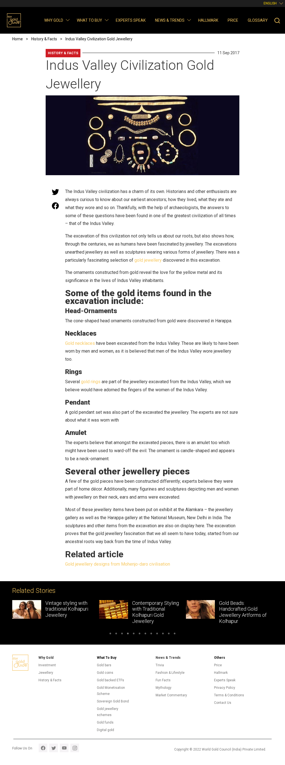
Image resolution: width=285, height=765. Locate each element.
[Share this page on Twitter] (55, 192)
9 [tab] (157, 634)
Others (219, 658)
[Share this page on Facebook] (55, 206)
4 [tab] (128, 634)
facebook (43, 748)
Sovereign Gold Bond (113, 701)
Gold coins (105, 673)
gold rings (90, 381)
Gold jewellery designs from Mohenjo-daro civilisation (117, 564)
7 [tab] (145, 634)
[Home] (14, 20)
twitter (53, 748)
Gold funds (105, 722)
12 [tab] (175, 634)
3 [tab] (122, 634)
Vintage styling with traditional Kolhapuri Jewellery (28, 609)
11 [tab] (169, 634)
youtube (64, 748)
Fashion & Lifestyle (170, 673)
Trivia (160, 665)
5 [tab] (134, 634)
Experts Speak (131, 20)
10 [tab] (163, 634)
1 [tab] (110, 634)
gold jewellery (148, 260)
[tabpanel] (103, 613)
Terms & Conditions (229, 695)
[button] (67, 20)
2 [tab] (116, 634)
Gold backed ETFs (110, 680)
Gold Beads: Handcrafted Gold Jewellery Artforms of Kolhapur (204, 612)
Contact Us (222, 703)
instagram (74, 748)
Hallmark (208, 20)
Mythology (163, 688)
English (270, 3)
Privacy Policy (224, 688)
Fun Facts (163, 680)
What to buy (89, 20)
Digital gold (105, 730)
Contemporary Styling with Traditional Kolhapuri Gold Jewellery (117, 612)
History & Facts (63, 53)
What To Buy (106, 658)
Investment (47, 665)
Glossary (258, 20)
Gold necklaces (80, 343)
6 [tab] (139, 634)
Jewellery (45, 673)
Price (233, 20)
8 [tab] (151, 634)
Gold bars (104, 665)
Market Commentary (171, 695)
